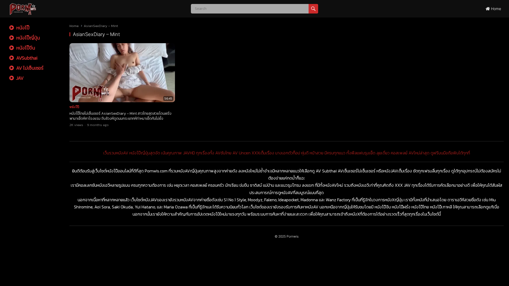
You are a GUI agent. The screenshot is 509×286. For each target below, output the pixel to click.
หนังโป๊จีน (25, 47)
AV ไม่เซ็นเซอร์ (29, 68)
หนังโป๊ (22, 27)
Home (495, 8)
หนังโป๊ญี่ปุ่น (27, 37)
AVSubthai (26, 57)
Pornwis (293, 236)
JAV (19, 78)
